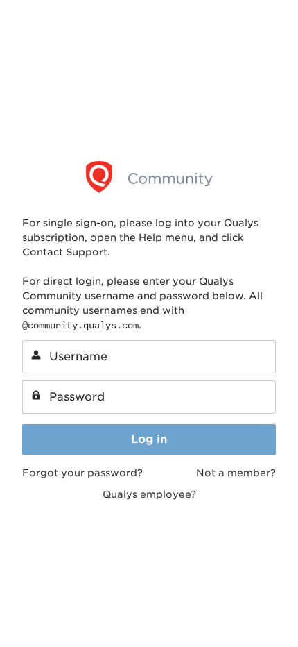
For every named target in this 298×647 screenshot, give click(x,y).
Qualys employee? (149, 494)
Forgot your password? (82, 472)
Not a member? (236, 472)
